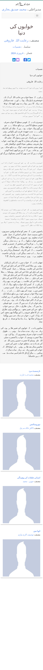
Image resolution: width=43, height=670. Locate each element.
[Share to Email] (17, 59)
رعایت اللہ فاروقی (16, 41)
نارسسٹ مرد (34, 371)
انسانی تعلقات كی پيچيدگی (28, 478)
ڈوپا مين (36, 531)
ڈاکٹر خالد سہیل (27, 428)
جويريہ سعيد (28, 481)
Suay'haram (21, 4)
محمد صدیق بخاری (14, 10)
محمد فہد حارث (27, 375)
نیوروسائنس (35, 424)
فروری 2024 (17, 53)
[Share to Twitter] (29, 59)
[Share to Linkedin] (14, 59)
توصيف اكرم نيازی (26, 535)
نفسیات (17, 47)
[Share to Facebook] (25, 59)
